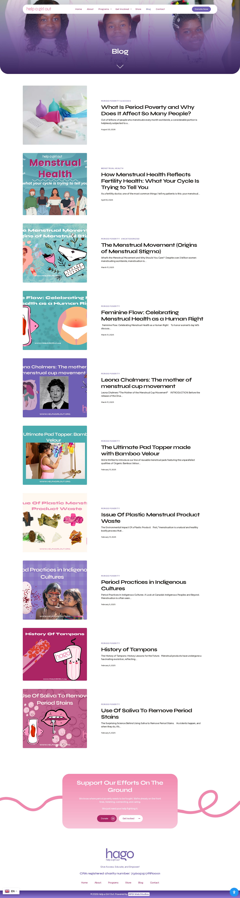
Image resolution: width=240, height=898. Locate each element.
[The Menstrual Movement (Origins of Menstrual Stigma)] (55, 253)
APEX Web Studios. (139, 894)
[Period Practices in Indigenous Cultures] (55, 590)
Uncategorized (130, 239)
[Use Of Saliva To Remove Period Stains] (55, 718)
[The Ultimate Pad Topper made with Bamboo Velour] (55, 455)
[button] (107, 818)
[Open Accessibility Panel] (234, 892)
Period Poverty (110, 239)
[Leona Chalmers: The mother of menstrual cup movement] (55, 387)
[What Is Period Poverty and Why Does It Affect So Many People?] (55, 115)
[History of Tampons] (55, 654)
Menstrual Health (112, 168)
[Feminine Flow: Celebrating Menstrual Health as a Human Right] (55, 320)
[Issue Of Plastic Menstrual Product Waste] (55, 522)
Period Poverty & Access (116, 101)
